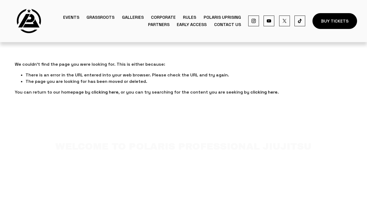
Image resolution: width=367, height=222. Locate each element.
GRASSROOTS (100, 17)
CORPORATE (163, 17)
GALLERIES (133, 17)
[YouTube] (269, 21)
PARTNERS (159, 24)
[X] (284, 21)
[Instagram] (253, 21)
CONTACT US (227, 24)
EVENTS (71, 17)
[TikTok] (299, 21)
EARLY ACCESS (192, 24)
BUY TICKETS (334, 21)
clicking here (104, 92)
